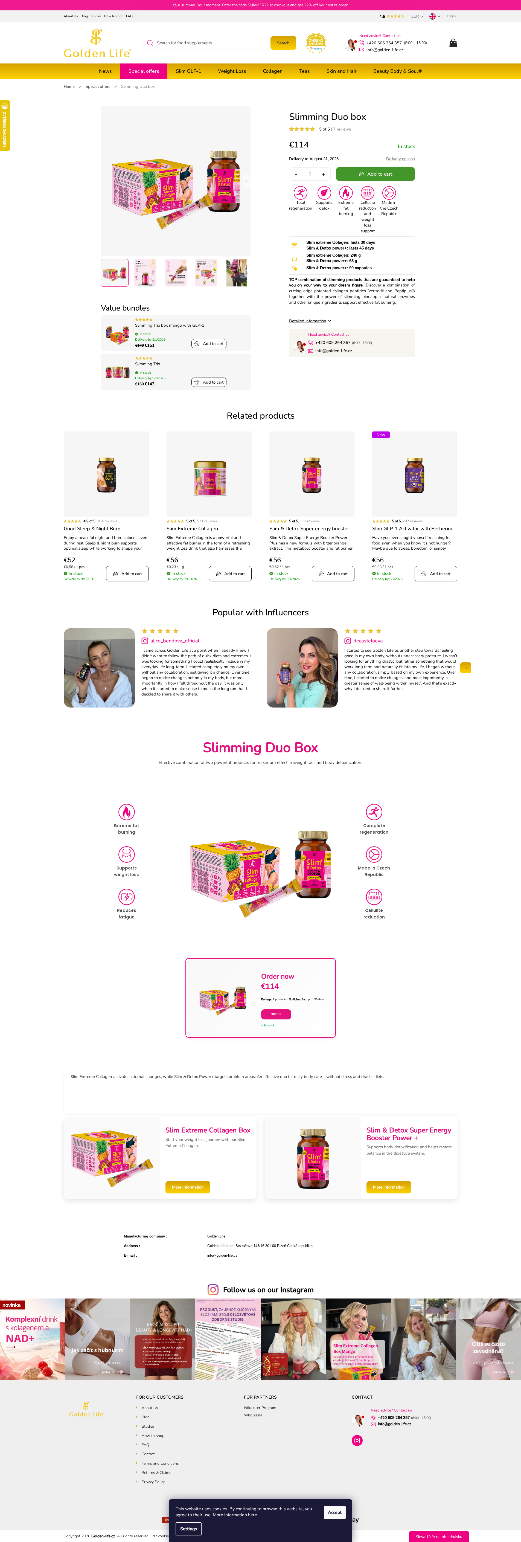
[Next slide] (247, 181)
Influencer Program (260, 1407)
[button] (465, 667)
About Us (71, 16)
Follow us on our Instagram (268, 1290)
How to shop (113, 16)
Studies (96, 16)
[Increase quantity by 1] (323, 174)
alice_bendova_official (174, 640)
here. (253, 1515)
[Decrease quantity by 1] (296, 174)
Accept (335, 1512)
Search (283, 43)
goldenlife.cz (357, 1440)
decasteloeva (368, 640)
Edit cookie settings (167, 1536)
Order (276, 1014)
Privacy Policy (153, 1482)
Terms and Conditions (160, 1463)
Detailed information (307, 321)
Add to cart (379, 174)
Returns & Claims (156, 1472)
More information (188, 1187)
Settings (188, 1529)
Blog (84, 16)
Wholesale (253, 1415)
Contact (148, 1454)
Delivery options (400, 158)
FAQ (129, 16)
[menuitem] (105, 71)
